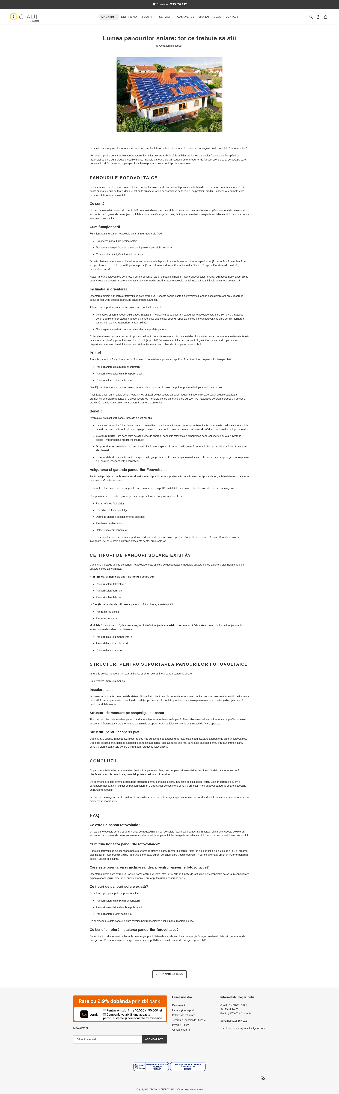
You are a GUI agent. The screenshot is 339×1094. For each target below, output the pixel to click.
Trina (188, 537)
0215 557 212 (239, 1020)
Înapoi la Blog (172, 974)
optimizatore (232, 340)
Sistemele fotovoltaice (102, 488)
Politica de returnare (183, 1014)
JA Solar (213, 537)
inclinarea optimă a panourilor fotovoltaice (185, 314)
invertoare (95, 540)
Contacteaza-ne (181, 1029)
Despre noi (178, 1005)
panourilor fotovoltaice (211, 155)
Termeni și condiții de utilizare (189, 1019)
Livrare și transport (183, 1010)
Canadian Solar (228, 537)
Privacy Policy (180, 1024)
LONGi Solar (199, 537)
